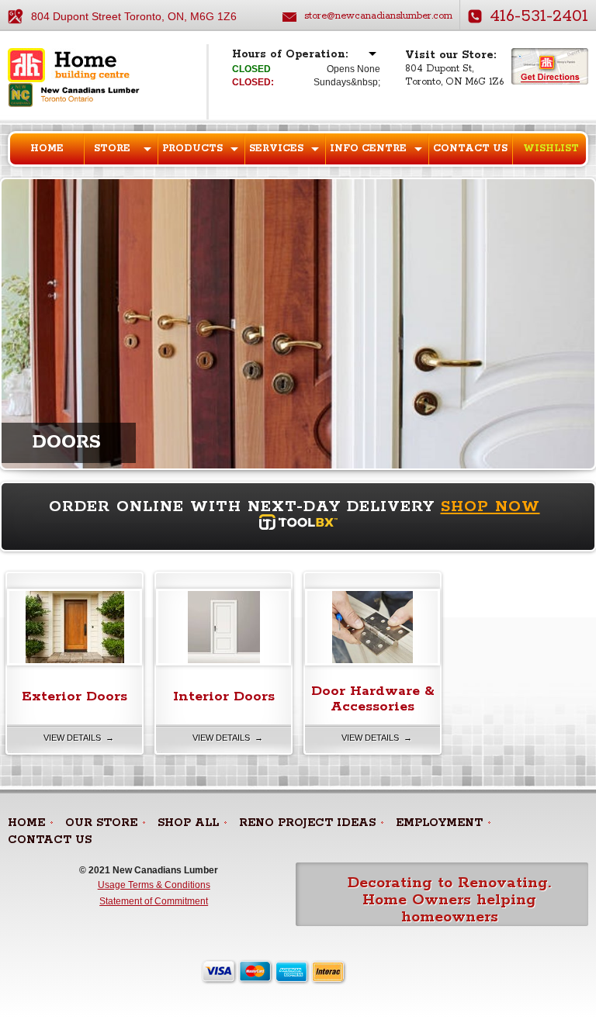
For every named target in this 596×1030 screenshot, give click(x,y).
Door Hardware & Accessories (373, 698)
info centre (368, 148)
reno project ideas (307, 823)
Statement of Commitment (153, 901)
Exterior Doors (74, 696)
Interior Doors (224, 696)
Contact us (470, 148)
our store (101, 823)
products (192, 148)
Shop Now (490, 507)
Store (112, 148)
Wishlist (551, 148)
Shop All (188, 823)
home (26, 823)
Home (47, 148)
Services (276, 148)
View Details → (78, 737)
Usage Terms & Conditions (154, 885)
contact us (50, 840)
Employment (439, 823)
